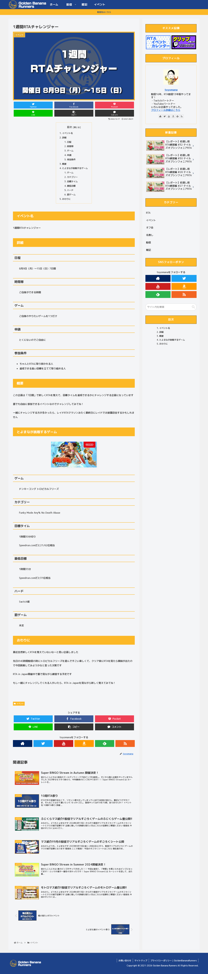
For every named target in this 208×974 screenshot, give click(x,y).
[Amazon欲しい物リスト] (84, 743)
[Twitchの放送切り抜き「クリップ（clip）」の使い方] (183, 42)
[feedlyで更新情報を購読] (104, 743)
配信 (148, 242)
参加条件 (71, 159)
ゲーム (70, 150)
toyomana (171, 90)
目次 (69, 127)
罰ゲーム (71, 194)
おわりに (66, 199)
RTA (148, 212)
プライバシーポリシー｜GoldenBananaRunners (173, 960)
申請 (69, 155)
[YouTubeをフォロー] (63, 743)
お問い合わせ (124, 960)
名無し (149, 235)
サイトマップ (140, 960)
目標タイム (72, 181)
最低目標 (71, 185)
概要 (64, 164)
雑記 (148, 250)
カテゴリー (72, 177)
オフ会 (149, 227)
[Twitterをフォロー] (43, 743)
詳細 (64, 137)
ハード (70, 190)
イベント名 (67, 133)
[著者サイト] (22, 743)
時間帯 (70, 146)
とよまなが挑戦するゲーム (75, 168)
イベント (20, 703)
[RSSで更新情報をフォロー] (125, 743)
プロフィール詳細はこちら (165, 110)
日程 (69, 142)
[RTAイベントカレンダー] (158, 42)
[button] (193, 307)
